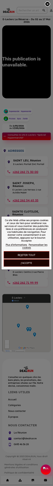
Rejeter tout (26, 255)
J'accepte (26, 263)
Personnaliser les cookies (35, 246)
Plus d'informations (17, 244)
